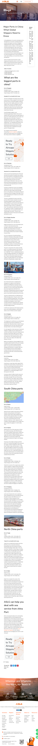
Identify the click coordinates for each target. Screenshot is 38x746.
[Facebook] (17, 710)
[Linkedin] (19, 710)
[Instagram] (21, 710)
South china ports (8, 72)
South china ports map (9, 74)
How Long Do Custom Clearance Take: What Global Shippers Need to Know (31, 58)
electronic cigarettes (13, 131)
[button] (17, 1)
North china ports (8, 73)
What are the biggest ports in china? (12, 71)
